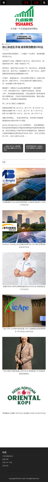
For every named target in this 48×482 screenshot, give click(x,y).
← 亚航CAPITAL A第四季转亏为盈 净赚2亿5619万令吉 (12, 148)
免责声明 (5, 459)
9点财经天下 (7, 44)
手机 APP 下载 (7, 462)
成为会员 (5, 466)
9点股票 (23, 479)
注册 (36, 2)
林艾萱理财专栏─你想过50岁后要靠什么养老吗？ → (34, 148)
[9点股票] (24, 15)
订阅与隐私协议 (7, 456)
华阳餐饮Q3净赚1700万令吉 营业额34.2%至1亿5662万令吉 (24, 413)
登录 (26, 2)
